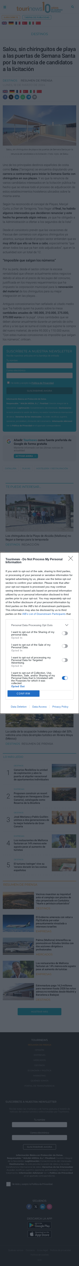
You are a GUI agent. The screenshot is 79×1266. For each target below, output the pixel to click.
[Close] (71, 559)
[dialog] (39, 633)
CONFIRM (23, 693)
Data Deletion (19, 706)
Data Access (39, 706)
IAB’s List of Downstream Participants (44, 613)
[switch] (65, 633)
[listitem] (39, 625)
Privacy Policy (60, 706)
